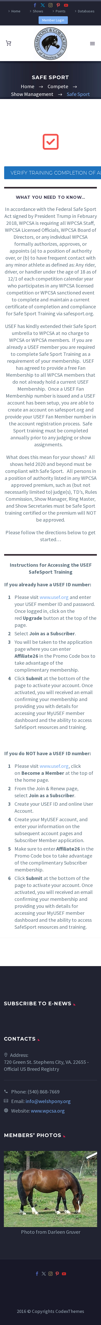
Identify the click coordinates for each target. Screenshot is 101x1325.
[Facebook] (35, 5)
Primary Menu (92, 43)
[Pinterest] (58, 5)
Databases (86, 11)
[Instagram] (50, 5)
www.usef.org (54, 597)
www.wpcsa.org (48, 1110)
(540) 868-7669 (43, 1091)
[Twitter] (43, 5)
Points (61, 11)
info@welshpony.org (48, 1101)
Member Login (53, 20)
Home (15, 11)
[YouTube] (66, 5)
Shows (38, 11)
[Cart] (8, 43)
